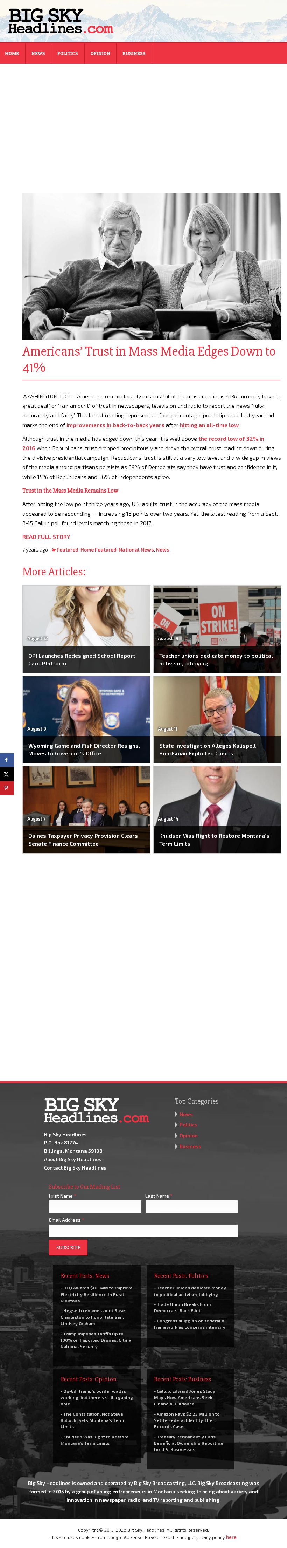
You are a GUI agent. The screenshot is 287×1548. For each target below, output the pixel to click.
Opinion (100, 53)
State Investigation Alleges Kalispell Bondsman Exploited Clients (207, 749)
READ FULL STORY (46, 536)
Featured (67, 550)
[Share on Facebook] (7, 760)
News (38, 53)
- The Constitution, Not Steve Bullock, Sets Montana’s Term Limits (92, 1420)
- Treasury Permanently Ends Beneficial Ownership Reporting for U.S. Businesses (188, 1443)
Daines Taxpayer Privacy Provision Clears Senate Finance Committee (83, 839)
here (231, 1537)
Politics (67, 53)
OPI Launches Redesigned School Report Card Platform (81, 659)
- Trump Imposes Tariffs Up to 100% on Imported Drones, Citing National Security (96, 1340)
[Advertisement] (143, 124)
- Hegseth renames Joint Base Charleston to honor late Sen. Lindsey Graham (93, 1317)
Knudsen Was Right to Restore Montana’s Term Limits (214, 839)
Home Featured (98, 550)
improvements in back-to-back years (115, 425)
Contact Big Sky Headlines (75, 1168)
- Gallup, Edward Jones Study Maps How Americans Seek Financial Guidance (184, 1397)
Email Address (66, 1220)
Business (134, 53)
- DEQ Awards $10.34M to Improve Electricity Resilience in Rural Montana (97, 1294)
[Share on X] (7, 774)
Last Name (159, 1196)
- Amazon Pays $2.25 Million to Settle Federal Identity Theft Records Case (187, 1420)
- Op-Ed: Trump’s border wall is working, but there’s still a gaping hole (97, 1397)
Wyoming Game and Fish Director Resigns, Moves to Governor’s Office (84, 749)
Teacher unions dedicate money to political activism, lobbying (216, 659)
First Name (62, 1196)
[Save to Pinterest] (7, 788)
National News (136, 550)
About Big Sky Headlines (73, 1159)
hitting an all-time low (209, 425)
